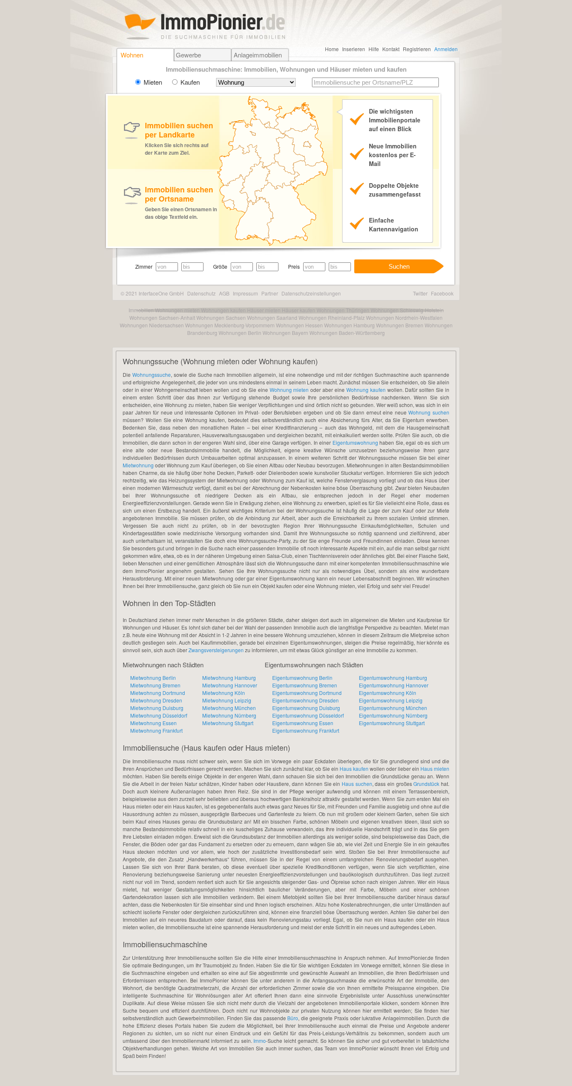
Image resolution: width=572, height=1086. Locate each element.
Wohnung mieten (289, 389)
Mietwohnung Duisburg (156, 707)
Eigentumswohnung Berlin (302, 677)
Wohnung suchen (428, 412)
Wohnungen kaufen (223, 310)
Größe (220, 266)
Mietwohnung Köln (223, 692)
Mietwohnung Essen (153, 722)
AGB (224, 293)
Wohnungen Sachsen (221, 317)
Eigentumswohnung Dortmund (307, 692)
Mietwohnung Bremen (155, 685)
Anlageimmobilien (258, 54)
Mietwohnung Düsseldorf (158, 715)
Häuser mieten (264, 310)
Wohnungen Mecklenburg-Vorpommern (230, 325)
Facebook (442, 293)
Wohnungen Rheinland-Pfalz (332, 317)
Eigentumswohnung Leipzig (391, 700)
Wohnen (132, 54)
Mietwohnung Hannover (229, 685)
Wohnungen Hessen (299, 325)
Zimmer (143, 266)
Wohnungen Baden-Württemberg (347, 332)
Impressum (245, 293)
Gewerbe (188, 54)
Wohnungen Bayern (285, 332)
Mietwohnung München (229, 707)
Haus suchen (357, 783)
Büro (292, 1017)
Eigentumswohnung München (393, 707)
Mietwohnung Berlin (153, 677)
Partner (269, 293)
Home (332, 48)
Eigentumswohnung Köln (387, 692)
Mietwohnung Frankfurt (156, 730)
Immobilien (141, 310)
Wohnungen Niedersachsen (152, 325)
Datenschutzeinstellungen (311, 293)
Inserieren (353, 48)
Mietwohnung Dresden (156, 700)
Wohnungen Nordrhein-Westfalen (404, 317)
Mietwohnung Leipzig (226, 700)
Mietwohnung (138, 465)
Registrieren (417, 48)
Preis (294, 266)
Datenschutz (201, 293)
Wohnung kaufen (366, 389)
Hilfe (373, 48)
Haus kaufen (354, 768)
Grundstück (426, 783)
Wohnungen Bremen (399, 325)
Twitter (420, 293)
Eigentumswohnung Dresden (305, 700)
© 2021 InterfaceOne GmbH (152, 293)
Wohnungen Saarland (272, 317)
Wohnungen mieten (177, 310)
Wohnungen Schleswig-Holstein (407, 310)
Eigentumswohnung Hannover (393, 685)
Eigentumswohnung (355, 442)
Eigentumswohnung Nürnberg (393, 715)
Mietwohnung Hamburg (229, 677)
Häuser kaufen (298, 310)
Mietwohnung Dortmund (157, 692)
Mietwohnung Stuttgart (227, 722)
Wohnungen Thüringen (343, 310)
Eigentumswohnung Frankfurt (305, 730)
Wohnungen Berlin (240, 332)
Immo (259, 1040)
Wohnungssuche (151, 374)
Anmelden (446, 48)
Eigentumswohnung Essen (302, 722)
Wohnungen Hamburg (349, 325)
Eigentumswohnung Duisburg (306, 707)
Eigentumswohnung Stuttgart (392, 722)
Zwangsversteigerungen (216, 649)
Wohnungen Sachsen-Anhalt (162, 317)
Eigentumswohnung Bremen (304, 685)
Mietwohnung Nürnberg (229, 715)
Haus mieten (434, 768)
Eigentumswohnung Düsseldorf (308, 715)
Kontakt (390, 48)
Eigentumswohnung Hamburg (393, 677)
